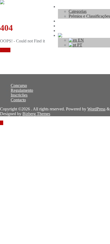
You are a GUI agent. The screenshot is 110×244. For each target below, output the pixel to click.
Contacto (18, 100)
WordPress (96, 109)
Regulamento (22, 90)
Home (5, 50)
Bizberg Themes (36, 113)
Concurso (19, 85)
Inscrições (19, 95)
